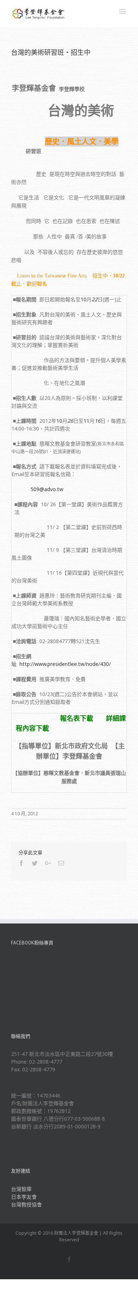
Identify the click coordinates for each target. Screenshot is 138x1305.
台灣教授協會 (26, 1204)
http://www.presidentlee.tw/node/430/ (65, 663)
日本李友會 (24, 1196)
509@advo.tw (47, 489)
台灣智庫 (21, 1188)
